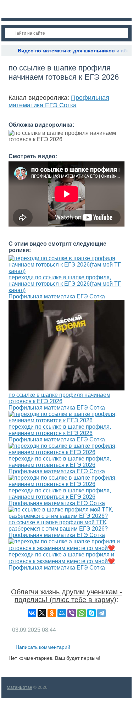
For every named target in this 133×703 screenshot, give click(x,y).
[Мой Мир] (61, 613)
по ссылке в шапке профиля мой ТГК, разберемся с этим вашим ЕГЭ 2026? (58, 525)
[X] (42, 613)
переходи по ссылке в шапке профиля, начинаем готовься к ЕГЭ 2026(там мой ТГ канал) (65, 283)
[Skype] (91, 613)
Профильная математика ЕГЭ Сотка (59, 101)
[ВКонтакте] (32, 613)
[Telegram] (101, 613)
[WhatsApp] (81, 613)
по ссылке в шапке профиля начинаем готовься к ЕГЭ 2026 (59, 398)
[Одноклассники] (52, 613)
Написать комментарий (43, 647)
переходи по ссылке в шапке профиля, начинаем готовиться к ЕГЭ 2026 (60, 462)
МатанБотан (19, 687)
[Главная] (8, 50)
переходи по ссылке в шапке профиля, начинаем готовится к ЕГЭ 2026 (60, 430)
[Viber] (71, 613)
